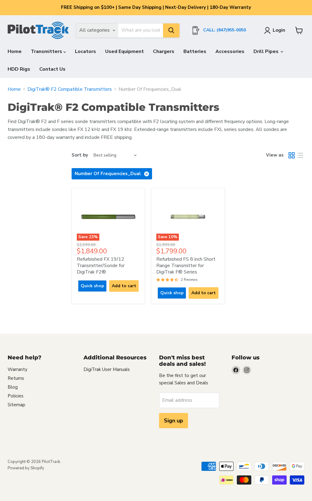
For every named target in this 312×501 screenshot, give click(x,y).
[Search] (171, 30)
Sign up (173, 420)
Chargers (163, 51)
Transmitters (47, 51)
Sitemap (16, 405)
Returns (16, 378)
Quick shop (92, 286)
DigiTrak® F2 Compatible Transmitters (69, 89)
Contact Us (52, 69)
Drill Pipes (267, 51)
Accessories (229, 51)
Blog (13, 387)
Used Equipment (124, 51)
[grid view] (291, 155)
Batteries (194, 51)
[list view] (300, 155)
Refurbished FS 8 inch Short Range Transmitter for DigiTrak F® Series (185, 265)
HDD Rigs (19, 69)
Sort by (80, 155)
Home (15, 51)
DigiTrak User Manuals (106, 369)
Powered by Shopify (26, 468)
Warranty (17, 369)
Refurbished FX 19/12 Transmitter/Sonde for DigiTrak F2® (101, 265)
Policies (15, 396)
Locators (85, 51)
